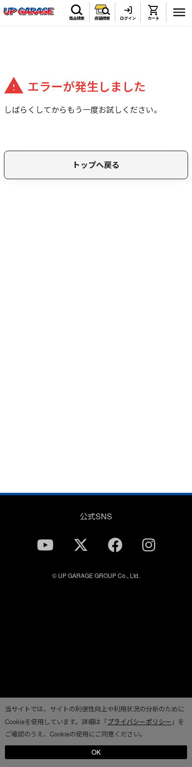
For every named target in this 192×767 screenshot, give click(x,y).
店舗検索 (102, 18)
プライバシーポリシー (139, 721)
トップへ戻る (96, 164)
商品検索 (77, 18)
